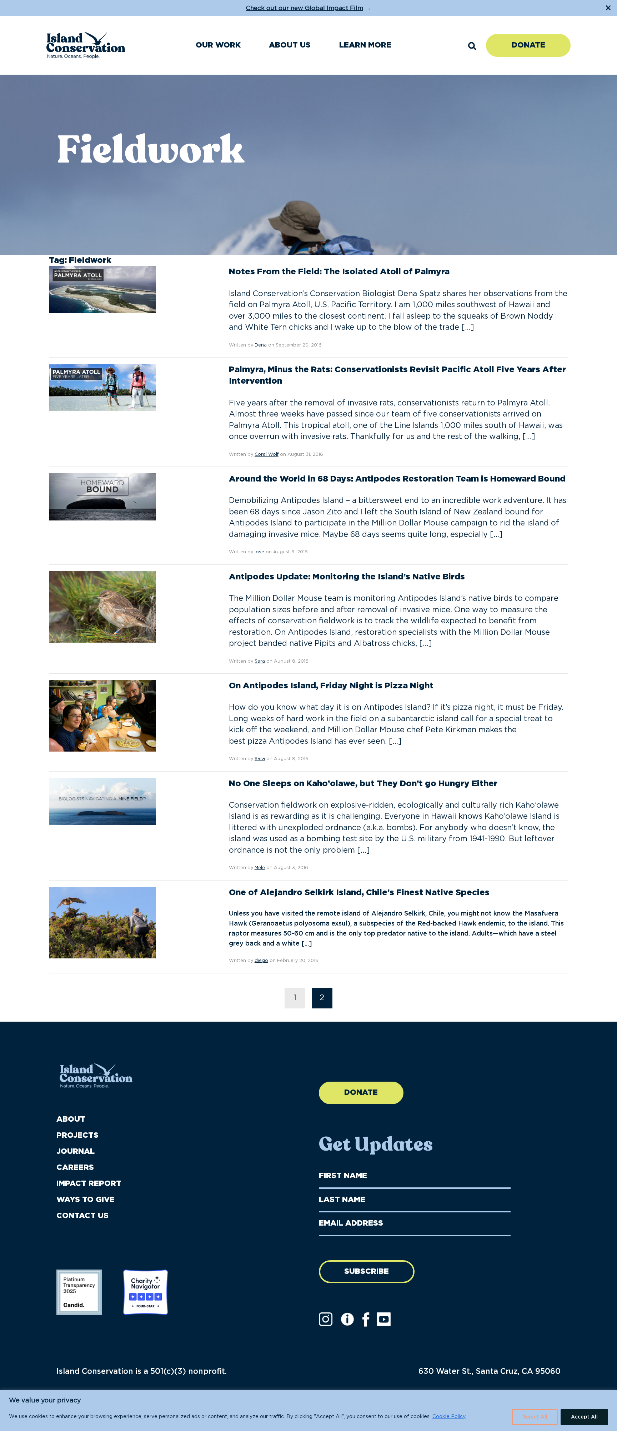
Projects (77, 1135)
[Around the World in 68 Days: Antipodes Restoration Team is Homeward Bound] (102, 497)
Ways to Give (85, 1199)
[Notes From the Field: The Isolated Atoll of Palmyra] (102, 289)
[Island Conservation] (85, 45)
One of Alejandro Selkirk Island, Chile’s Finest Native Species (359, 892)
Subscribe (366, 1271)
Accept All (584, 1417)
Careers (75, 1167)
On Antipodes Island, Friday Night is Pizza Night (331, 686)
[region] (308, 1410)
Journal (75, 1151)
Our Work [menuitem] (218, 45)
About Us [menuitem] (290, 45)
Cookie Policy (449, 1416)
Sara (260, 661)
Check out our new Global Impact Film (304, 8)
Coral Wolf (267, 454)
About (70, 1119)
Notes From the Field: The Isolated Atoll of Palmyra (339, 272)
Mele (260, 868)
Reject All (534, 1417)
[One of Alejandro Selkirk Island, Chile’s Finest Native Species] (102, 922)
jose (259, 552)
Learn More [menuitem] (365, 45)
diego (261, 960)
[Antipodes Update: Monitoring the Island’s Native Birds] (102, 607)
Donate (528, 45)
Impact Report (88, 1183)
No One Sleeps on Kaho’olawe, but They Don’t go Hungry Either (363, 783)
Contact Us (82, 1216)
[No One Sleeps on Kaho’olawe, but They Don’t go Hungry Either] (102, 801)
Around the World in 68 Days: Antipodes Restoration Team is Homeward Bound (397, 479)
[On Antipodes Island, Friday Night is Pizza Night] (102, 716)
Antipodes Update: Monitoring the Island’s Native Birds (347, 577)
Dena (261, 345)
